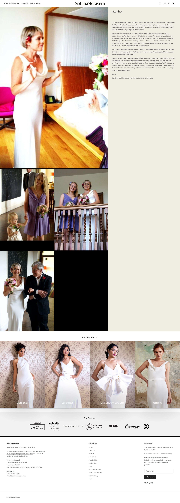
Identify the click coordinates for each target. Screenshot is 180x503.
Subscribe (147, 492)
